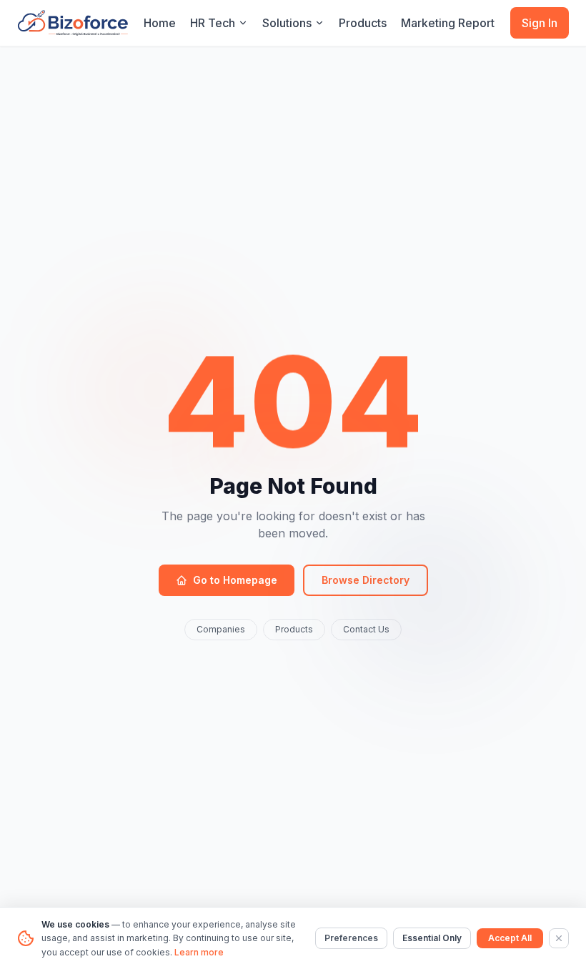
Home (160, 23)
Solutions (287, 23)
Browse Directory (365, 580)
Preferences (351, 938)
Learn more (199, 952)
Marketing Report (448, 23)
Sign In (539, 23)
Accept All (510, 938)
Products (363, 23)
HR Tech (212, 23)
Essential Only (432, 938)
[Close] (559, 938)
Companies (221, 629)
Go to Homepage (235, 580)
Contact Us (366, 629)
